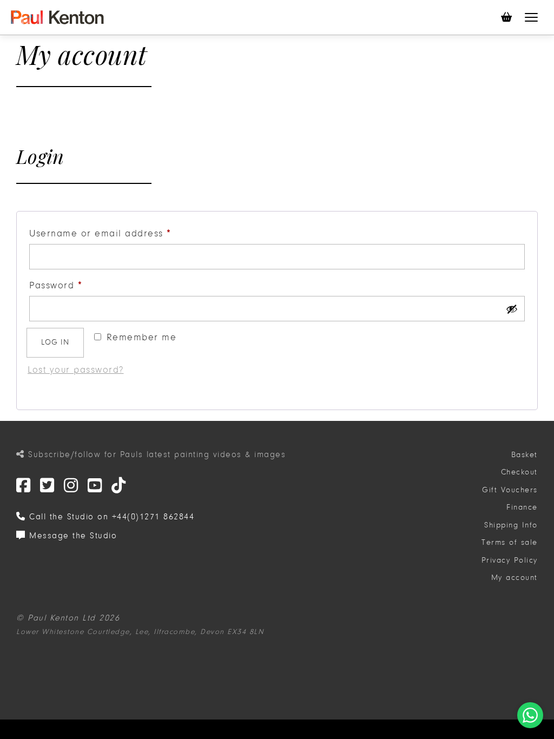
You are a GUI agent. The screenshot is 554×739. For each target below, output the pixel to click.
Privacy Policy (510, 560)
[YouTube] (95, 486)
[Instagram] (71, 486)
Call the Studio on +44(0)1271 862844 (110, 517)
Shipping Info (511, 525)
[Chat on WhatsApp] (530, 715)
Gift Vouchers (510, 489)
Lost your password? (76, 370)
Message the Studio (71, 535)
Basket (524, 454)
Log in (55, 342)
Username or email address (121, 233)
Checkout (519, 472)
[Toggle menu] (531, 17)
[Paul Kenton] (57, 17)
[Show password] (512, 309)
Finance (522, 507)
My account (514, 577)
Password (77, 285)
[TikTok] (119, 486)
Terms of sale (510, 542)
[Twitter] (23, 486)
